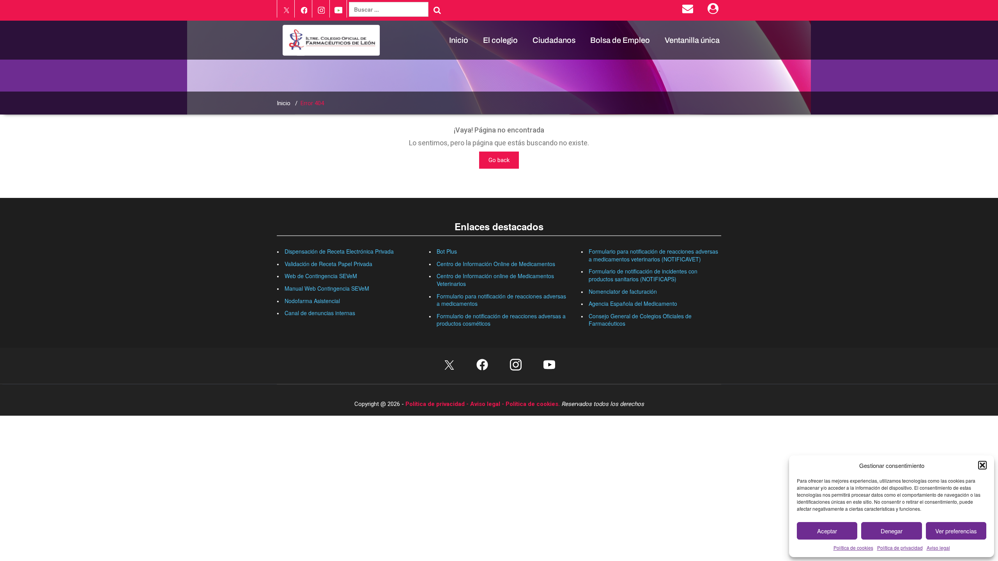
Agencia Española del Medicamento (633, 303)
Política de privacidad (900, 547)
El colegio (500, 40)
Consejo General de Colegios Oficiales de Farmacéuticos (640, 320)
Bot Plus (447, 251)
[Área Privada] (714, 10)
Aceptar (827, 531)
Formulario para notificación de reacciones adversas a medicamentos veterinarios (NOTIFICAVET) (653, 255)
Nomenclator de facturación (623, 291)
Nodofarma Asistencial (312, 301)
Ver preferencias (956, 531)
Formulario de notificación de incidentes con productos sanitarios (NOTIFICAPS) (643, 275)
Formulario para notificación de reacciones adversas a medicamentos (501, 300)
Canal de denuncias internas (320, 313)
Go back (499, 160)
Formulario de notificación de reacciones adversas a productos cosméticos (501, 320)
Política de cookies (853, 547)
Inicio (458, 40)
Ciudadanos (554, 40)
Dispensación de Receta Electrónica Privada (339, 251)
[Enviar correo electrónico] (689, 10)
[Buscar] (437, 10)
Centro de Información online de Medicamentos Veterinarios (495, 280)
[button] (982, 465)
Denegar (891, 531)
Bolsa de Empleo (620, 40)
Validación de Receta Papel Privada (328, 264)
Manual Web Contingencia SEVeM (327, 288)
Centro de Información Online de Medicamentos (496, 264)
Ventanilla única (692, 40)
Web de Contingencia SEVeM (321, 276)
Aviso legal (938, 547)
